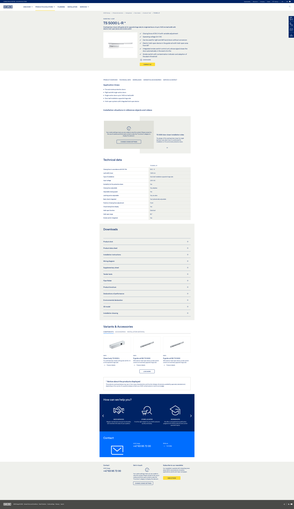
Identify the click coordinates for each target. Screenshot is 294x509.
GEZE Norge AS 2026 (18, 504)
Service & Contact (170, 80)
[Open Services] (88, 6)
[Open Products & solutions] (54, 6)
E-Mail (162, 386)
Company (262, 1)
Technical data (125, 80)
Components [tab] (108, 332)
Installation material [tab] (136, 332)
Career (268, 1)
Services (83, 7)
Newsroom (255, 1)
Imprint (62, 504)
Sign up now (172, 478)
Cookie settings (50, 504)
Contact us (147, 64)
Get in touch (137, 465)
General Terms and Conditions (31, 504)
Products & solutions (44, 7)
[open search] (289, 6)
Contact (106, 465)
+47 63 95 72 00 (142, 446)
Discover (27, 7)
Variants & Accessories (152, 80)
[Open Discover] (32, 6)
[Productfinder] (291, 18)
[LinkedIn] (287, 1)
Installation (72, 7)
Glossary (57, 504)
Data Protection (42, 504)
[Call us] (291, 24)
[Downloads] (291, 35)
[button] (275, 1)
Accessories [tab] (120, 332)
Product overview (110, 80)
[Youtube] (290, 1)
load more (147, 371)
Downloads (137, 80)
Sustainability (247, 1)
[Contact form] (291, 29)
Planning (61, 7)
